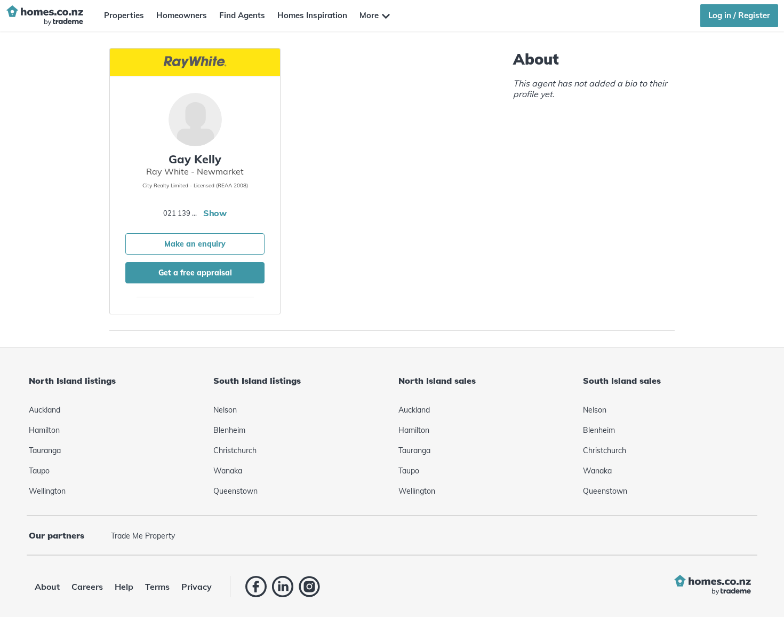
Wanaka (227, 471)
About (47, 586)
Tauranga (45, 450)
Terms (157, 586)
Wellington (47, 491)
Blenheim (229, 430)
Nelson (225, 410)
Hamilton (44, 430)
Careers (87, 586)
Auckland (44, 410)
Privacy (196, 586)
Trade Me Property (143, 536)
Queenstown (235, 491)
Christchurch (235, 450)
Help (124, 586)
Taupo (39, 471)
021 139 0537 (182, 213)
